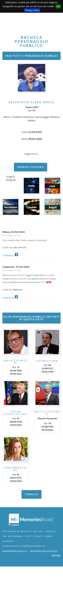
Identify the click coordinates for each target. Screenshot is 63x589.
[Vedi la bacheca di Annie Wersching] (15, 449)
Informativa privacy (44, 551)
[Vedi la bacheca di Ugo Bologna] (47, 342)
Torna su (31, 494)
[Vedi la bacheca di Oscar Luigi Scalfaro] (15, 393)
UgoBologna (47, 361)
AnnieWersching (15, 468)
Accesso (56, 555)
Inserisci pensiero (30, 167)
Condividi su (8, 255)
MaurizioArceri (16, 361)
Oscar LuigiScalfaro (16, 412)
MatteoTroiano (47, 412)
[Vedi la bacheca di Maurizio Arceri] (15, 341)
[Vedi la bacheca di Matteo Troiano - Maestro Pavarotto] (47, 393)
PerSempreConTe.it (14, 551)
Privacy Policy (32, 10)
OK (58, 6)
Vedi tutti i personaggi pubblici (31, 55)
